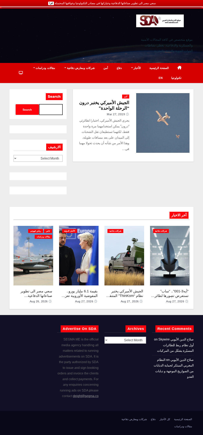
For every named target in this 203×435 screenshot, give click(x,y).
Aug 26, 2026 (39, 301)
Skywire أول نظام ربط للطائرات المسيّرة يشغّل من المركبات (175, 345)
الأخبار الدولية (69, 231)
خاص (48, 231)
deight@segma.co (86, 396)
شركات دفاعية (161, 231)
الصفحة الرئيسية (159, 68)
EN (161, 77)
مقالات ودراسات (45, 68)
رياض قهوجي (35, 231)
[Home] (179, 68)
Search (54, 96)
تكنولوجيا (176, 77)
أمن (105, 68)
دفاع (119, 68)
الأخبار (137, 68)
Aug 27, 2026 (175, 301)
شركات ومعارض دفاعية (80, 68)
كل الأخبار (165, 419)
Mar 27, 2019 (116, 114)
